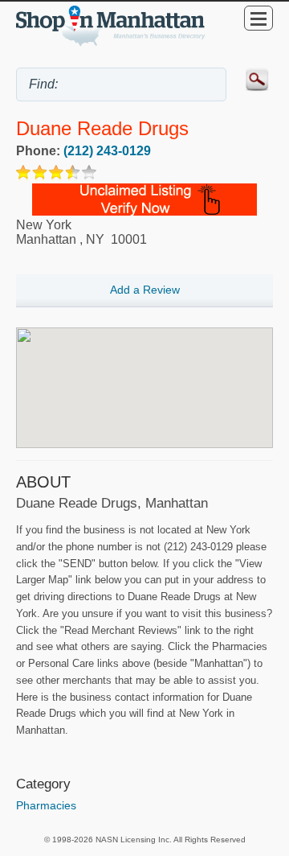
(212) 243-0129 (107, 151)
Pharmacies (46, 805)
